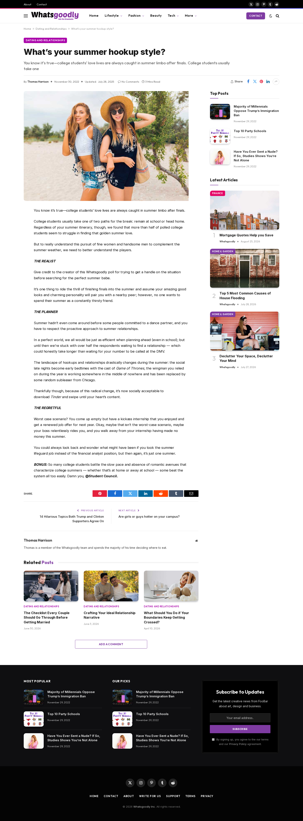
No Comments (130, 81)
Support (173, 796)
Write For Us (150, 796)
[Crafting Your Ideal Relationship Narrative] (111, 586)
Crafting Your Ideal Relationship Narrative (109, 615)
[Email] (9, 274)
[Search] (277, 15)
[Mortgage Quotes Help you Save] (244, 210)
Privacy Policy (238, 744)
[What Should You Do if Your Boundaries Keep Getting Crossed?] (171, 586)
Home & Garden (222, 251)
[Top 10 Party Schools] (220, 136)
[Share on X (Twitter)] (255, 81)
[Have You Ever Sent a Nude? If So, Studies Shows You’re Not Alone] (220, 156)
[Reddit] (9, 242)
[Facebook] (9, 221)
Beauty (156, 16)
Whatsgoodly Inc (144, 806)
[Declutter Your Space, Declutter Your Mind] (244, 331)
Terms (190, 796)
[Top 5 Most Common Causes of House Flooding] (244, 268)
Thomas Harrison (38, 81)
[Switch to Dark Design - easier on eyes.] (270, 16)
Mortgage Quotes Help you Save (246, 235)
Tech (171, 16)
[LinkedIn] (9, 253)
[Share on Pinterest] (261, 81)
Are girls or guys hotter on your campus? (149, 516)
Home (94, 16)
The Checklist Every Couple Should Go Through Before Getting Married (46, 617)
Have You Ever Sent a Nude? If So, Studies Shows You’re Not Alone (256, 156)
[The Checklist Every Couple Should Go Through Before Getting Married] (51, 586)
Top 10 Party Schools (250, 131)
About (27, 4)
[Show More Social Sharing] (276, 81)
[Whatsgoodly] (55, 15)
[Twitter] (9, 232)
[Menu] (26, 15)
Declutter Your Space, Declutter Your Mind (246, 358)
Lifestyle (112, 16)
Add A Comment (111, 644)
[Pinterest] (9, 263)
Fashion (134, 16)
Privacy (207, 796)
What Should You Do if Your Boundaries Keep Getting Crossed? (166, 617)
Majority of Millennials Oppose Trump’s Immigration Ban (256, 110)
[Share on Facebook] (248, 81)
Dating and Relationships (51, 28)
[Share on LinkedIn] (268, 81)
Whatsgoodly (227, 241)
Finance (217, 193)
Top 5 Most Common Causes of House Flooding (245, 295)
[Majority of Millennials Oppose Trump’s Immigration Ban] (220, 111)
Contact (42, 4)
